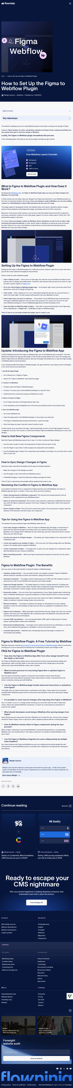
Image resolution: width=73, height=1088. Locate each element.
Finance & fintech (43, 958)
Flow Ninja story (6, 999)
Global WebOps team (8, 994)
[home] (8, 3)
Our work (41, 999)
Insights (40, 927)
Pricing (40, 997)
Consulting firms (7, 967)
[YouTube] (70, 1068)
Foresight (41, 930)
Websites (41, 932)
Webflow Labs (16, 193)
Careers (41, 1002)
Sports (40, 978)
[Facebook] (57, 1068)
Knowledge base (43, 924)
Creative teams (7, 961)
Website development (9, 927)
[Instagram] (67, 1068)
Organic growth (6, 932)
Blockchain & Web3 (44, 970)
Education (41, 973)
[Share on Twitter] (13, 786)
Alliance (40, 1005)
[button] (70, 3)
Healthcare (41, 961)
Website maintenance (8, 930)
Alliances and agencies (10, 970)
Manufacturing (42, 975)
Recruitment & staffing (45, 967)
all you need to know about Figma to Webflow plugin (39, 645)
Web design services (8, 924)
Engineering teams (8, 964)
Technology (42, 964)
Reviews (4, 1002)
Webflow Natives (7, 997)
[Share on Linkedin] (18, 786)
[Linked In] (60, 1068)
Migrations (41, 935)
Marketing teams (7, 958)
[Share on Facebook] (8, 786)
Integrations (42, 938)
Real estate (41, 981)
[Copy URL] (3, 786)
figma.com (26, 283)
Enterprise (41, 994)
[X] (64, 1068)
